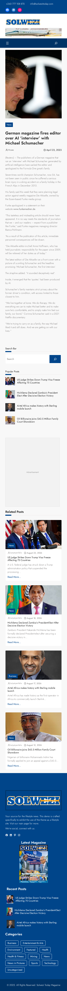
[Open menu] (7, 43)
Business (12, 676)
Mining (33, 956)
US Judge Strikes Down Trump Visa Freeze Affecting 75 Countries (38, 381)
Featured (31, 949)
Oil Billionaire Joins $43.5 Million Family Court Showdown (37, 420)
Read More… (14, 577)
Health (45, 949)
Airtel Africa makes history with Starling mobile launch (37, 407)
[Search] (55, 359)
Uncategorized (15, 969)
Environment (14, 949)
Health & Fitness (16, 956)
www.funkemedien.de (24, 209)
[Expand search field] (56, 43)
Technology (50, 963)
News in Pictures (16, 963)
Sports (34, 963)
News (9, 124)
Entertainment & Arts (33, 943)
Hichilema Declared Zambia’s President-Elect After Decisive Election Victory (37, 394)
